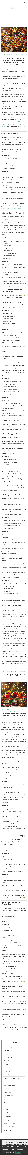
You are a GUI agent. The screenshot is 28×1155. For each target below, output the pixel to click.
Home (2, 21)
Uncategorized (14, 1120)
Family (14, 1054)
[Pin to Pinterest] (7, 674)
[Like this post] (2, 674)
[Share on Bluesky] (16, 676)
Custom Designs (14, 1047)
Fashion (14, 1064)
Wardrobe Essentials (14, 1123)
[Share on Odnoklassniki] (13, 674)
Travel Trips (14, 1116)
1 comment (22, 1024)
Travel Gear (14, 1113)
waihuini (16, 64)
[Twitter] (24, 2)
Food (8, 21)
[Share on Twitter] (5, 674)
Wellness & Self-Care (14, 1127)
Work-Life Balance (14, 1130)
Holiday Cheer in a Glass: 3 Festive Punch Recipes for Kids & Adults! (14, 715)
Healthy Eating (14, 1071)
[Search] (26, 2)
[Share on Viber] (12, 676)
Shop (14, 1102)
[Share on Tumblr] (10, 674)
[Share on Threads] (14, 676)
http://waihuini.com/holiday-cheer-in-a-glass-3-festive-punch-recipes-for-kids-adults (13, 124)
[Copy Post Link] (24, 674)
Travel (14, 1109)
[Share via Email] (17, 676)
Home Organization (14, 1075)
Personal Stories (14, 1095)
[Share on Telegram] (20, 674)
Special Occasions (14, 1106)
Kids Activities (14, 1081)
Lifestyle (14, 1088)
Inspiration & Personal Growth (14, 1078)
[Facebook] (22, 2)
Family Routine (14, 1057)
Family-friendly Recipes (14, 1061)
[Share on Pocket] (25, 674)
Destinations (14, 1050)
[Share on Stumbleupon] (17, 674)
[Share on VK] (12, 674)
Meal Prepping (14, 1092)
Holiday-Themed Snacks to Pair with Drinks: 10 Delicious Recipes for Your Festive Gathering (14, 60)
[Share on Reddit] (15, 674)
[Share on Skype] (10, 676)
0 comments (22, 671)
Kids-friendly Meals (14, 1085)
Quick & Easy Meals (14, 1099)
